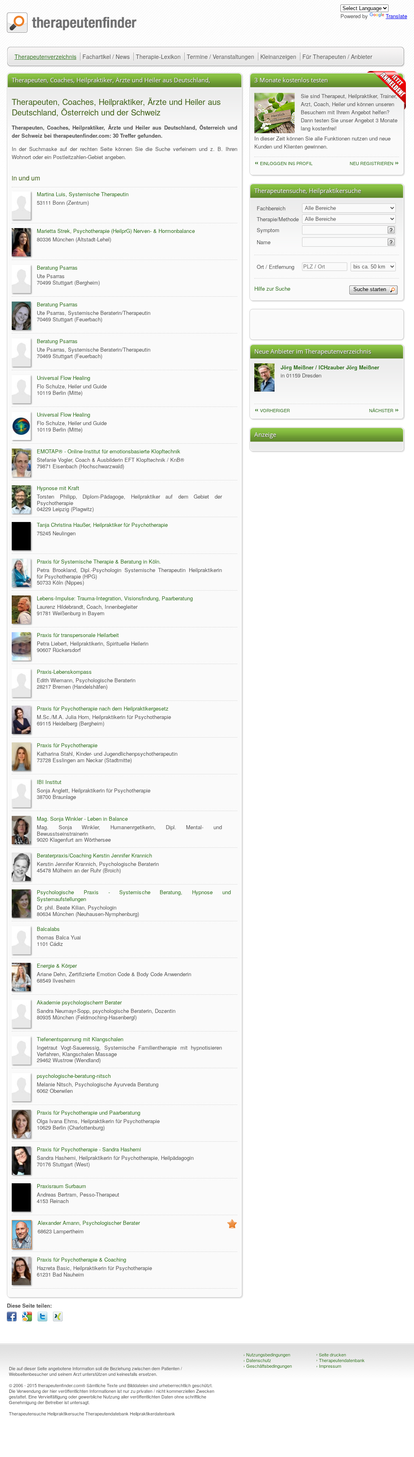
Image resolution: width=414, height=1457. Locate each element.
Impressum (328, 1366)
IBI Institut (49, 782)
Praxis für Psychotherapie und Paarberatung (88, 1112)
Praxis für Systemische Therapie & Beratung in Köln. (99, 561)
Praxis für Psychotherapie (67, 745)
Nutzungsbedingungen (266, 1354)
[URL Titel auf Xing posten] (60, 1319)
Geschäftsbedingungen (267, 1366)
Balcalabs (48, 929)
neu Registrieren (371, 163)
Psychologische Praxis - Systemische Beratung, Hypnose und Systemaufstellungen (134, 895)
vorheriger (275, 410)
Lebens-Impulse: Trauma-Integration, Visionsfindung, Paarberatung (115, 598)
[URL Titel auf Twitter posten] (44, 1319)
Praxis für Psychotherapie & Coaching (81, 1259)
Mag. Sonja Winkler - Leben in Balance (82, 818)
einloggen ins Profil (286, 163)
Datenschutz (257, 1360)
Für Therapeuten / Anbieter (337, 56)
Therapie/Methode (278, 219)
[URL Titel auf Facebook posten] (14, 1319)
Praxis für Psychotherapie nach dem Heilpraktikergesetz (103, 708)
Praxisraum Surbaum (61, 1186)
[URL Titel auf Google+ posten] (29, 1319)
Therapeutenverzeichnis (45, 56)
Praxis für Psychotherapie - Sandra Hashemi (89, 1149)
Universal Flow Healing (63, 378)
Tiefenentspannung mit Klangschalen (80, 1039)
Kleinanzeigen (278, 56)
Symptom (268, 230)
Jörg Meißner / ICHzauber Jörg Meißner (330, 367)
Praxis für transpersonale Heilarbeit (78, 635)
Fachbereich (271, 208)
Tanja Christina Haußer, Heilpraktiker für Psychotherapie (102, 524)
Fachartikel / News (106, 56)
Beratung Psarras (57, 267)
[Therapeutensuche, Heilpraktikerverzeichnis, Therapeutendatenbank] (72, 30)
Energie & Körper (57, 965)
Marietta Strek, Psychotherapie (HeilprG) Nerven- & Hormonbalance (116, 231)
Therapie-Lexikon (158, 56)
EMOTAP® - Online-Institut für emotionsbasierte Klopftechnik (108, 451)
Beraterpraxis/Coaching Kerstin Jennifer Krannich (94, 855)
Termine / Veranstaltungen (220, 56)
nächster (381, 410)
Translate (396, 16)
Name (263, 242)
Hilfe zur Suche (272, 288)
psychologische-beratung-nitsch (74, 1076)
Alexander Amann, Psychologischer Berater (89, 1222)
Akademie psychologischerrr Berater (79, 1002)
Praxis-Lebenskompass (64, 671)
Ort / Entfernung (275, 266)
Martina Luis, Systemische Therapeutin (83, 194)
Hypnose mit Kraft (58, 488)
